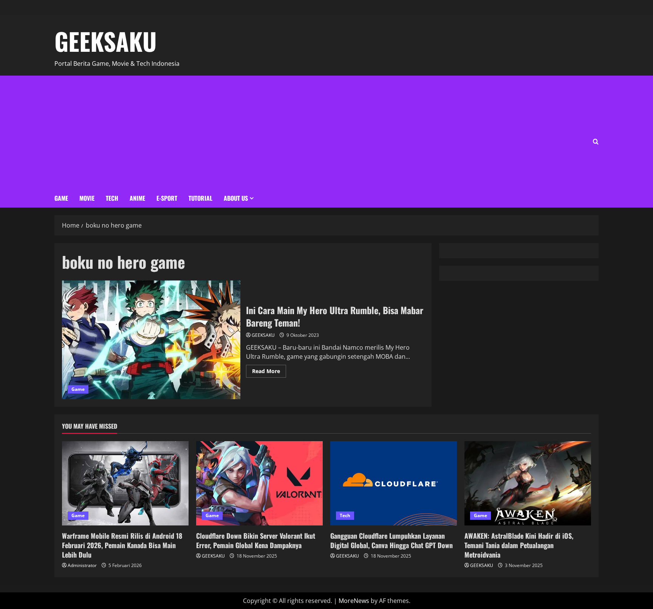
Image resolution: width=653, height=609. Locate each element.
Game (61, 198)
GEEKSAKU (105, 41)
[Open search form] (596, 141)
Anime (137, 198)
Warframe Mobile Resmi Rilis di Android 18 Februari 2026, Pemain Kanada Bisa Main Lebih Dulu (122, 545)
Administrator (82, 565)
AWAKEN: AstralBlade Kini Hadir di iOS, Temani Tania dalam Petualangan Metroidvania (518, 545)
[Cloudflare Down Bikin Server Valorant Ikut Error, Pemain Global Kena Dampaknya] (259, 483)
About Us (236, 198)
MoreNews (354, 601)
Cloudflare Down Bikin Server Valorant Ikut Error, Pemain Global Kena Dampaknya (255, 540)
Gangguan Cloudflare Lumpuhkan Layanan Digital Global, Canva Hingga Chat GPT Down (391, 540)
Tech (112, 198)
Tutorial (200, 198)
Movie (86, 198)
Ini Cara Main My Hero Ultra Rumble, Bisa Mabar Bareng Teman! (151, 339)
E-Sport (166, 198)
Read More (269, 370)
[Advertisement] (154, 132)
